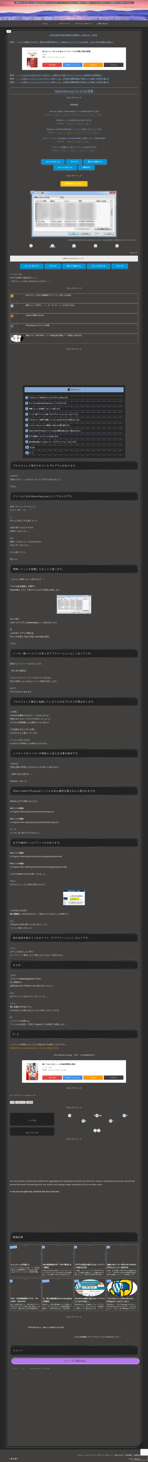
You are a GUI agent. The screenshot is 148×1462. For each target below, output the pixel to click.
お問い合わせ (118, 1455)
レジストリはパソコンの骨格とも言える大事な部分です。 (50, 425)
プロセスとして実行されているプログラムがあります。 (49, 398)
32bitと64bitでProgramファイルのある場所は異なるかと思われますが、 (55, 431)
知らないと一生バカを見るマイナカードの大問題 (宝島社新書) (66, 51)
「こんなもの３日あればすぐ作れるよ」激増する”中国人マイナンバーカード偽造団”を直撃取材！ (60, 75)
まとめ (32, 447)
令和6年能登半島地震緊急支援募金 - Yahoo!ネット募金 (73, 35)
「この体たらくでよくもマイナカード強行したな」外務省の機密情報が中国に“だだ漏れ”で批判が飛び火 (63, 79)
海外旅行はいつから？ (74, 184)
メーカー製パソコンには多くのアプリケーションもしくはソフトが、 (54, 414)
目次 (72, 390)
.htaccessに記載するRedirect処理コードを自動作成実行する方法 (74, 111)
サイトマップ (89, 1455)
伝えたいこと (21, 1102)
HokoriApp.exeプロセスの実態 (74, 91)
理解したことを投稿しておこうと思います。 (45, 409)
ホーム (81, 1455)
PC (13, 1102)
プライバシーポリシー (104, 1455)
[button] (117, 246)
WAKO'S (86, 167)
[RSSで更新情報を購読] (98, 1130)
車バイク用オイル (95, 162)
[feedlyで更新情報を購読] (95, 1130)
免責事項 (137, 1455)
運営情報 (129, 1455)
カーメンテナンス (53, 162)
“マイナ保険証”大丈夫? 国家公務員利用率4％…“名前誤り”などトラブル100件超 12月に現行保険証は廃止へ (66, 42)
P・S (32, 453)
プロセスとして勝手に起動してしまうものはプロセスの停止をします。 (55, 420)
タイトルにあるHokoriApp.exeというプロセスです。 (48, 403)
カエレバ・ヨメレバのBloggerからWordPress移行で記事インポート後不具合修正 (74, 138)
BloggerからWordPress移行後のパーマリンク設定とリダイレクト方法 (74, 129)
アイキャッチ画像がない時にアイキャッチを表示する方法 (74, 147)
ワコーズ (74, 162)
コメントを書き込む (75, 1360)
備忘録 (30, 1102)
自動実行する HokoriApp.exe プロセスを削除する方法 (35, 1048)
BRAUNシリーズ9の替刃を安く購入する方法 (74, 120)
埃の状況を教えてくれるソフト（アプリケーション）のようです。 (53, 442)
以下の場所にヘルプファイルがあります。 (44, 436)
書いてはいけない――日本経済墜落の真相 (58, 1064)
